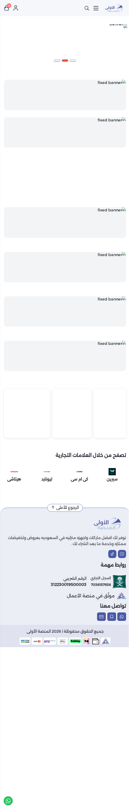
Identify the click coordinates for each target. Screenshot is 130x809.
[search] (86, 8)
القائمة (96, 8)
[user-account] (15, 8)
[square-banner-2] (27, 413)
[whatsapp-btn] (8, 800)
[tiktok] (112, 554)
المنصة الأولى (39, 631)
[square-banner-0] (110, 413)
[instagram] (122, 554)
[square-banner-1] (71, 413)
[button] (73, 60)
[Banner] (65, 95)
